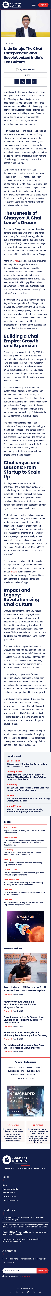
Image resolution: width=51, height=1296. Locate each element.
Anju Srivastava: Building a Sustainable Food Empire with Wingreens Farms (23, 903)
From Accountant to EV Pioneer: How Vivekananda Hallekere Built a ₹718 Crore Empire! (24, 1020)
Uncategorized (14, 772)
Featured (8, 889)
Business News (14, 761)
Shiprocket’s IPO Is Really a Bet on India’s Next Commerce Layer (27, 765)
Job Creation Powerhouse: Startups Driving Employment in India (28, 799)
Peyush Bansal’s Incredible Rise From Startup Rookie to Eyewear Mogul (24, 1046)
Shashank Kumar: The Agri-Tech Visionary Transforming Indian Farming (25, 1034)
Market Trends (14, 806)
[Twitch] (28, 1292)
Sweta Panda (29, 70)
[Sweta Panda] (18, 69)
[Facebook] (16, 81)
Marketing (12, 785)
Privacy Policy (25, 1276)
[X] (22, 81)
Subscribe (42, 1271)
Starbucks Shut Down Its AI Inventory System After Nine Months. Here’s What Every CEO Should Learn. (26, 777)
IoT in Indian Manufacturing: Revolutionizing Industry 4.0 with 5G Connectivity (23, 883)
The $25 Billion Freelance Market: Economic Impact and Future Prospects (28, 789)
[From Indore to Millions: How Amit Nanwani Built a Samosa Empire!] (25, 968)
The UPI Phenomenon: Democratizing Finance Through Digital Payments (25, 810)
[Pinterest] (28, 81)
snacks (14, 571)
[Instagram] (16, 1292)
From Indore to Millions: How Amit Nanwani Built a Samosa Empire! (25, 893)
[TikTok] (22, 1292)
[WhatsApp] (34, 81)
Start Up (11, 795)
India (16, 261)
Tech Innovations (11, 879)
